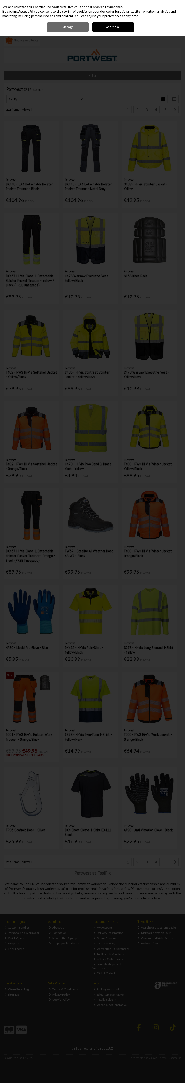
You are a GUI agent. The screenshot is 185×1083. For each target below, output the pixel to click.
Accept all (113, 27)
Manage (67, 27)
